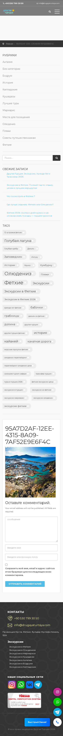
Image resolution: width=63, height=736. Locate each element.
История (8, 82)
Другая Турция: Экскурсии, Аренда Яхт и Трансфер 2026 (28, 175)
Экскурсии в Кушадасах (21, 657)
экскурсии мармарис (14, 398)
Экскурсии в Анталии (20, 660)
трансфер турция (43, 374)
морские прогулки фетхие (16, 349)
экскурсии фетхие (15, 406)
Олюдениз (9, 124)
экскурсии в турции (13, 390)
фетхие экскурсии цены (42, 382)
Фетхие (7, 144)
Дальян (30, 249)
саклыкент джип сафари (15, 374)
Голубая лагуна (17, 241)
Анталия (7, 61)
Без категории (11, 68)
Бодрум (7, 75)
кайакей (11, 341)
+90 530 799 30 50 (14, 3)
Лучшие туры (11, 103)
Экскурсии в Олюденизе (22, 650)
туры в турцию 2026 (13, 382)
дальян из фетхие (36, 316)
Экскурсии (41, 283)
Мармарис (9, 110)
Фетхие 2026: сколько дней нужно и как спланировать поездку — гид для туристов (29, 214)
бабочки (37, 307)
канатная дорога (39, 341)
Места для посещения (16, 117)
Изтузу (34, 257)
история (40, 332)
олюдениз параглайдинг (15, 358)
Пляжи (7, 130)
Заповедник (13, 256)
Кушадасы (9, 96)
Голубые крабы (11, 249)
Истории (9, 265)
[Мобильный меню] (57, 12)
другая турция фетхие (14, 333)
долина (9, 324)
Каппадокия (10, 89)
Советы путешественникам (19, 137)
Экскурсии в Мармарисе (22, 653)
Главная (9, 44)
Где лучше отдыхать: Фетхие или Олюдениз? (30, 204)
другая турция (31, 325)
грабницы (11, 315)
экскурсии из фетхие (41, 390)
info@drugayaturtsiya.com (32, 625)
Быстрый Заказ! (37, 722)
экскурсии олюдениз (43, 398)
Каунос (27, 265)
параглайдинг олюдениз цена (18, 366)
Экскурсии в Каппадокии (22, 667)
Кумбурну (46, 265)
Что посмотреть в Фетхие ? (21, 196)
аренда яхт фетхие (12, 308)
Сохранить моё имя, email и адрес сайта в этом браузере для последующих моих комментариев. (30, 571)
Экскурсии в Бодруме (21, 663)
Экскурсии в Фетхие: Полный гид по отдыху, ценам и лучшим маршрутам (30, 186)
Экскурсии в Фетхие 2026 (20, 299)
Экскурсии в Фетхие (20, 291)
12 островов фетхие (13, 232)
